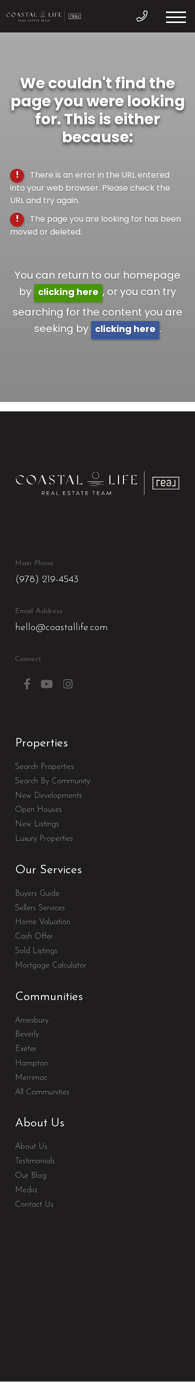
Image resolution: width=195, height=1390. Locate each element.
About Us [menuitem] (31, 1147)
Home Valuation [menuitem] (42, 922)
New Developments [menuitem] (48, 796)
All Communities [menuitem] (42, 1092)
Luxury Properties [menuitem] (44, 839)
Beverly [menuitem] (27, 1035)
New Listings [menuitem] (37, 824)
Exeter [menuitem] (25, 1049)
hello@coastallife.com (61, 620)
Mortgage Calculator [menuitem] (50, 966)
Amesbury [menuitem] (31, 1021)
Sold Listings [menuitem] (36, 951)
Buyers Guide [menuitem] (37, 894)
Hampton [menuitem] (31, 1063)
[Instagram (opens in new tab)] (67, 684)
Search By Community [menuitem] (52, 781)
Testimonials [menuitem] (35, 1161)
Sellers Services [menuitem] (40, 908)
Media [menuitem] (26, 1190)
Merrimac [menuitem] (31, 1078)
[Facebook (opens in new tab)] (27, 684)
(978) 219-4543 (142, 16)
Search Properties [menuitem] (44, 767)
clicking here (68, 293)
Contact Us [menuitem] (34, 1205)
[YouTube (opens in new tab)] (46, 684)
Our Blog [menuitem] (30, 1176)
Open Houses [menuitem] (38, 810)
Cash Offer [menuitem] (34, 937)
